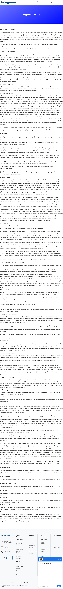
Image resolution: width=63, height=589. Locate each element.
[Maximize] (58, 559)
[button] (51, 2)
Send (59, 586)
